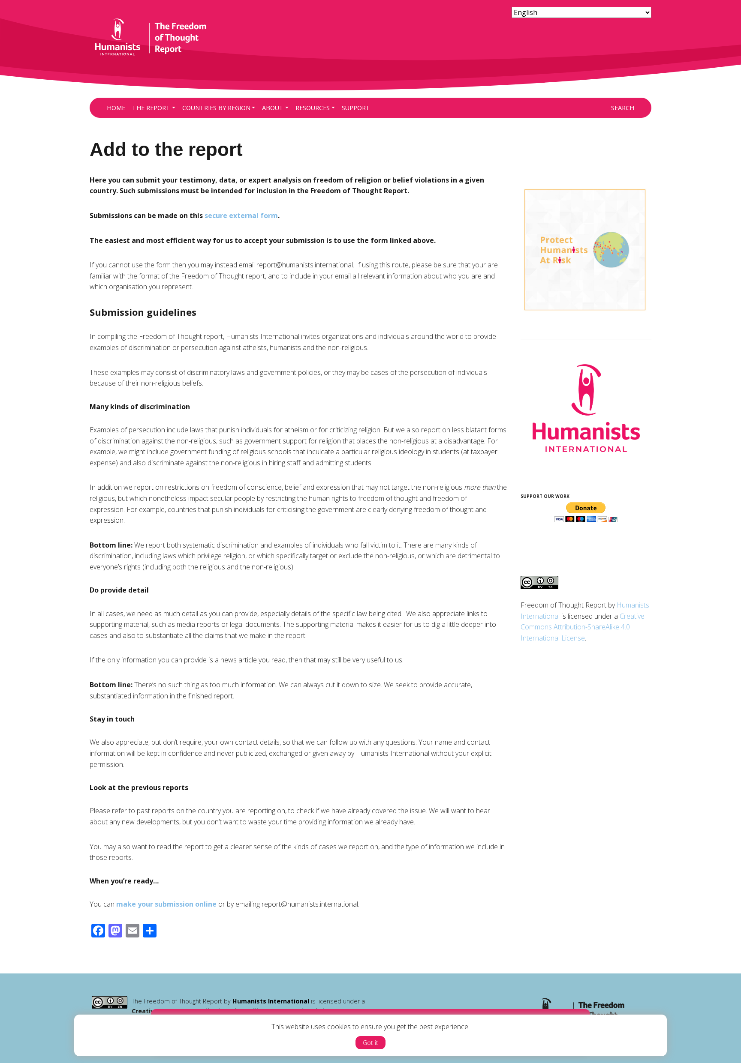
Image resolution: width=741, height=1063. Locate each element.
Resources (312, 108)
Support (356, 108)
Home (116, 108)
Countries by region (216, 108)
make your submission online (166, 904)
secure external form (241, 215)
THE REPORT (151, 108)
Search (622, 108)
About (272, 108)
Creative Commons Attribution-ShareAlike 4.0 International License (583, 627)
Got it (370, 1043)
